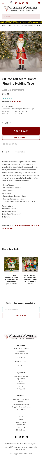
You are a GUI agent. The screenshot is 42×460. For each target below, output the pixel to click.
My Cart (21, 386)
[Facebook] (16, 3)
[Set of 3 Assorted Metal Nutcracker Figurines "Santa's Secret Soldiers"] (30, 265)
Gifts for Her (21, 427)
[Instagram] (23, 3)
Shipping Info (20, 152)
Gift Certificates (21, 430)
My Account (21, 379)
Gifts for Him (21, 425)
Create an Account (23, 444)
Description (6, 152)
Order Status (21, 384)
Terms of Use (20, 449)
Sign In (21, 381)
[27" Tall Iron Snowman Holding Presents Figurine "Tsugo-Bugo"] (11, 265)
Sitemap (24, 447)
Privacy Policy (33, 447)
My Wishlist (21, 389)
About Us (21, 402)
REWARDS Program (21, 376)
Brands (21, 420)
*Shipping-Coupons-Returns (21, 407)
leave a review (16, 101)
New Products (21, 422)
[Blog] (27, 3)
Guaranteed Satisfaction (21, 404)
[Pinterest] (20, 3)
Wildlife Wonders (14, 447)
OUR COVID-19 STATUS (21, 399)
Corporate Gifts (21, 409)
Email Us (21, 366)
